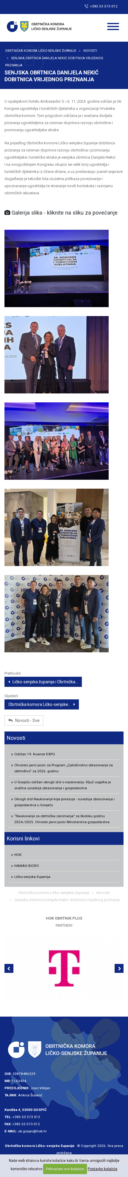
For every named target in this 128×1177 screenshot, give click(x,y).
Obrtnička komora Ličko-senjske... (41, 704)
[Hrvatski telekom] (64, 968)
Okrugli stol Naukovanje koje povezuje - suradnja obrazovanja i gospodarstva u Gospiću (64, 802)
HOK (17, 855)
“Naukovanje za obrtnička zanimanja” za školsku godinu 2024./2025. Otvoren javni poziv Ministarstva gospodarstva (62, 819)
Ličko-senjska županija (32, 877)
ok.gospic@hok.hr (32, 1131)
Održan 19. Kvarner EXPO (34, 754)
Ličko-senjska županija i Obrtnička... (44, 681)
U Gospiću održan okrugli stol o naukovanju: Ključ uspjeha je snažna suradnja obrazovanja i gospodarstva (62, 785)
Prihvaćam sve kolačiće (65, 1169)
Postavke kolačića (102, 1169)
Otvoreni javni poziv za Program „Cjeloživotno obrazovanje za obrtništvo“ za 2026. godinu (63, 768)
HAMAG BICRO (26, 866)
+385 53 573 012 (26, 1117)
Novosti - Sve (26, 720)
